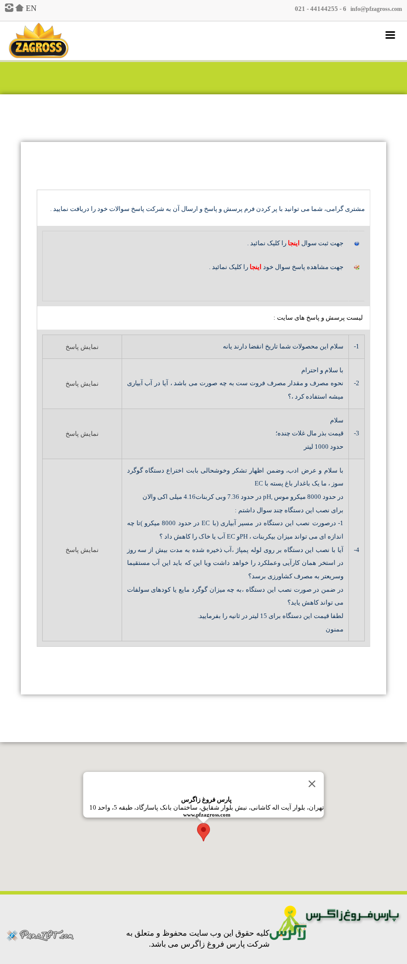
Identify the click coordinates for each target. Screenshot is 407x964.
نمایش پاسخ (82, 346)
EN (31, 8)
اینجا (294, 243)
